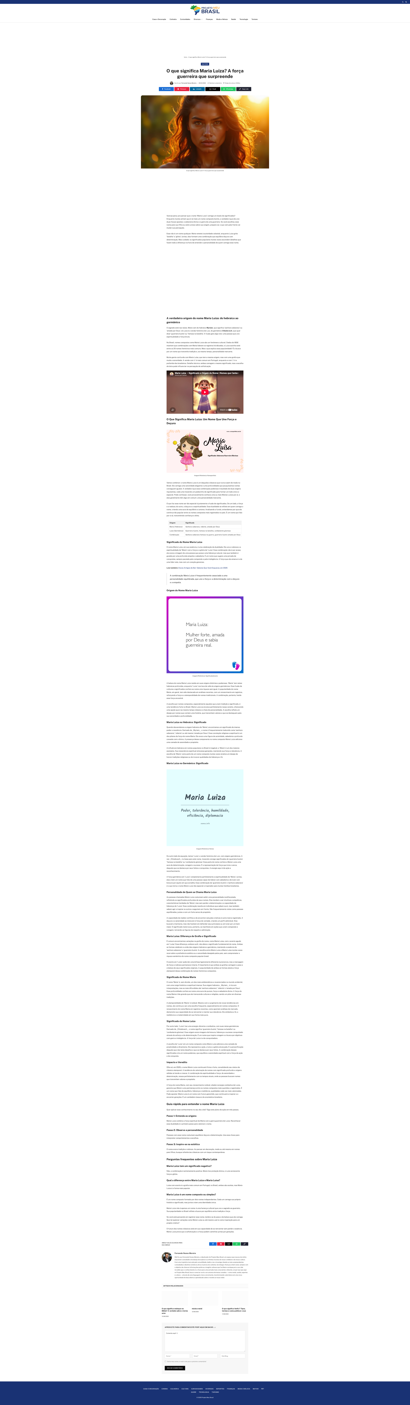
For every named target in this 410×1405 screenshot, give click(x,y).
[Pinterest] (145, 199)
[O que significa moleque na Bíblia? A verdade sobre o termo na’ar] (175, 1298)
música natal (197, 1309)
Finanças (209, 19)
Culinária (173, 19)
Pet (262, 1389)
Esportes (220, 1389)
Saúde (233, 19)
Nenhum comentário (215, 83)
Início (185, 57)
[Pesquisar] (406, 2)
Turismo (255, 19)
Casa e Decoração (159, 19)
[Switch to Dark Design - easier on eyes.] (403, 2)
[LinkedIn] (145, 193)
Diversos (197, 19)
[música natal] (205, 1298)
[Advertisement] (205, 39)
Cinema (165, 1389)
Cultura (205, 64)
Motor (256, 1389)
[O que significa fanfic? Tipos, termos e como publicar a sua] (235, 1298)
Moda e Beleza (222, 19)
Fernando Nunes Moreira (188, 83)
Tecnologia (244, 19)
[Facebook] (145, 182)
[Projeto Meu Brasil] (205, 10)
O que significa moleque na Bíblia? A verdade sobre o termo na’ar (175, 1311)
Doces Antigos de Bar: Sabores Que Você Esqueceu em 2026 (202, 568)
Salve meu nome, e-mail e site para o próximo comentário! (186, 1361)
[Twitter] (145, 188)
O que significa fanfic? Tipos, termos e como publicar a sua (234, 1310)
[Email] (145, 204)
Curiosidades (185, 19)
